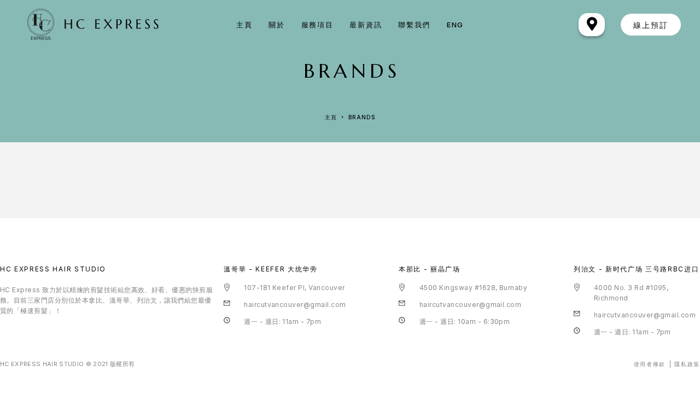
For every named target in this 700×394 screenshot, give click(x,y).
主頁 (244, 24)
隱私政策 (687, 364)
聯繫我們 (414, 24)
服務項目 (317, 24)
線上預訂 (651, 25)
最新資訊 (365, 24)
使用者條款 (650, 364)
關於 (276, 24)
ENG (455, 24)
